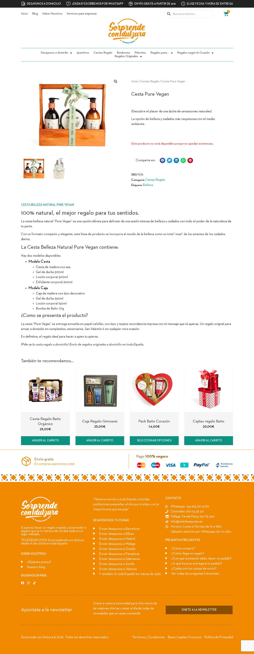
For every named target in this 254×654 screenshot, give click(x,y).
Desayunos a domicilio (54, 52)
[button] (162, 160)
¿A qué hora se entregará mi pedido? (196, 563)
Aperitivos (82, 52)
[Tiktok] (34, 582)
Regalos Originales (126, 56)
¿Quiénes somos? (39, 562)
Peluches (140, 52)
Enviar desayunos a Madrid (117, 539)
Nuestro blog (36, 567)
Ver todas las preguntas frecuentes (195, 573)
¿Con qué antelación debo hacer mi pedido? (201, 558)
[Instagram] (28, 582)
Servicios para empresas (82, 13)
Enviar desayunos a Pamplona (119, 554)
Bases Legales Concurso (184, 637)
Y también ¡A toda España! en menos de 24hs (130, 574)
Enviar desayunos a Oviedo (117, 549)
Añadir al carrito (45, 440)
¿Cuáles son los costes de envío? (193, 568)
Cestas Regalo (103, 52)
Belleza (148, 185)
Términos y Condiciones (148, 637)
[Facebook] (22, 582)
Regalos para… (159, 52)
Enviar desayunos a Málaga (117, 544)
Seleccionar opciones (154, 440)
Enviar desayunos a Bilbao (116, 534)
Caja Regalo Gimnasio (100, 421)
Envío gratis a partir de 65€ (155, 3)
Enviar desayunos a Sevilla (116, 564)
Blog (35, 13)
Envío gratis (44, 459)
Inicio (24, 13)
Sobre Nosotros (52, 13)
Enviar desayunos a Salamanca (119, 559)
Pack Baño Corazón (154, 421)
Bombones (123, 52)
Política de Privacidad (218, 637)
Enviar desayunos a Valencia (118, 569)
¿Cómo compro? (183, 548)
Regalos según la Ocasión (193, 52)
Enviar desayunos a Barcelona (119, 528)
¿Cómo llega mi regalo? (187, 553)
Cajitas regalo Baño (208, 421)
